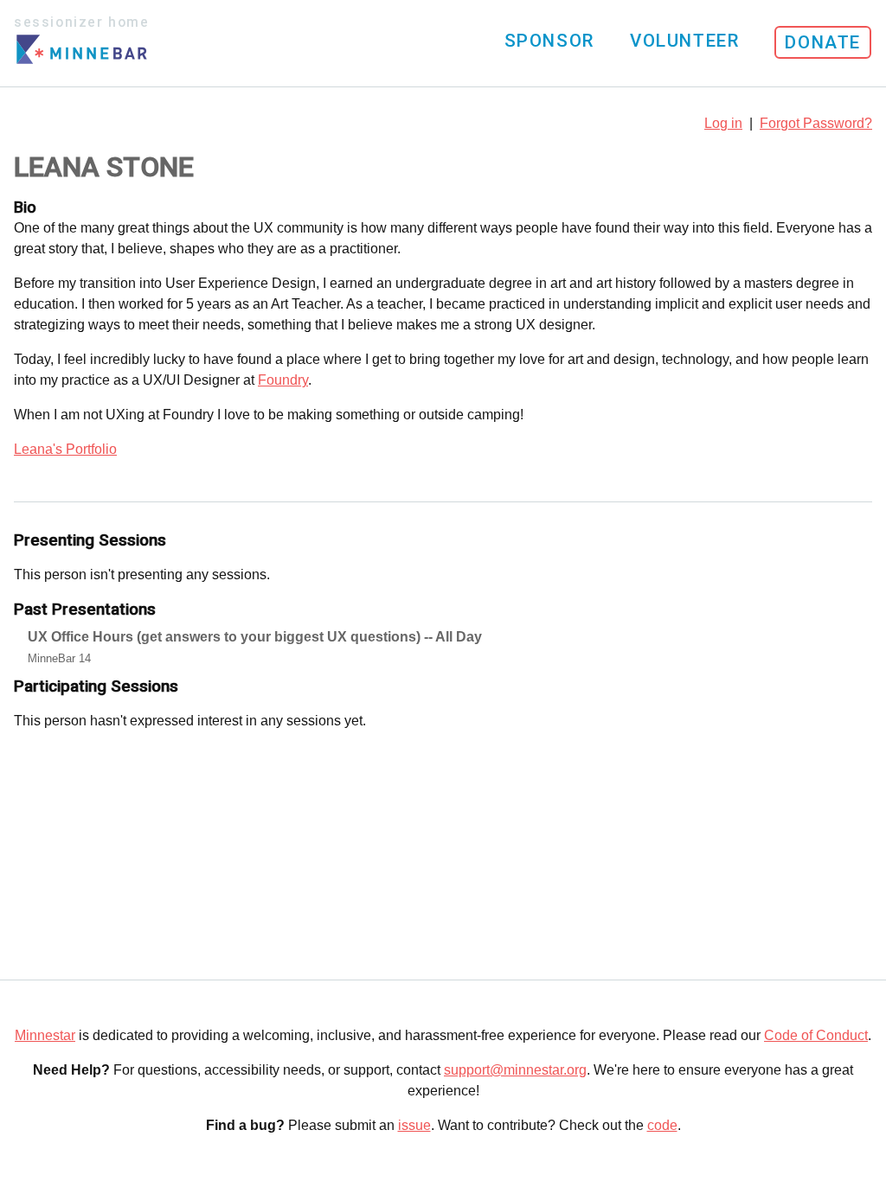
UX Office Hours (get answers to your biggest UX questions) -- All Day (255, 636)
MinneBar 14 (59, 658)
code (662, 1125)
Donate (823, 42)
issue (414, 1125)
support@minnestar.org (515, 1070)
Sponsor (549, 40)
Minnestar (45, 1035)
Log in (723, 123)
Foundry (283, 380)
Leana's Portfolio (65, 449)
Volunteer (684, 40)
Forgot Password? (816, 123)
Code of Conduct (816, 1035)
